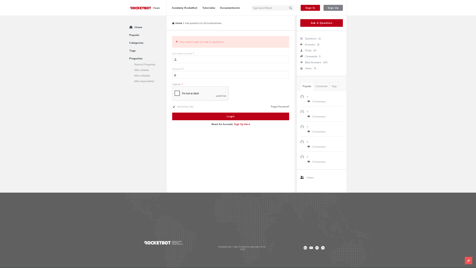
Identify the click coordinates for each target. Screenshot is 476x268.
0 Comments (319, 101)
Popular (307, 86)
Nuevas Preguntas (144, 64)
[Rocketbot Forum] (148, 8)
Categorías (136, 42)
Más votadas (141, 69)
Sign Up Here (242, 124)
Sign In (310, 7)
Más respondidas (144, 81)
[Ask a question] (468, 260)
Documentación (230, 7)
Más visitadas (142, 75)
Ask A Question (321, 23)
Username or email (183, 53)
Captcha (177, 84)
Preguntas (135, 58)
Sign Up (333, 7)
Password (178, 69)
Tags (334, 86)
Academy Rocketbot (184, 7)
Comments (321, 86)
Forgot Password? (280, 106)
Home (138, 27)
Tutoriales (208, 7)
